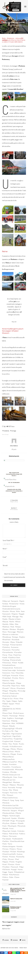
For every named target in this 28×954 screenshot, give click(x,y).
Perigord (21, 810)
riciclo (5, 826)
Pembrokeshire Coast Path (10, 805)
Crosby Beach (7, 678)
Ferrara (13, 688)
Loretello (5, 746)
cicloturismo (18, 668)
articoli (3, 434)
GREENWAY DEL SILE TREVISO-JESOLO (11, 709)
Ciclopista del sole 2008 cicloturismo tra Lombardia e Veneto (14, 491)
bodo (12, 627)
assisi (23, 611)
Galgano (15, 701)
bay (22, 616)
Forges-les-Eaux (8, 698)
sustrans (20, 854)
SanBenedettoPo (18, 839)
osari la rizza (14, 793)
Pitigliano (5, 816)
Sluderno (13, 849)
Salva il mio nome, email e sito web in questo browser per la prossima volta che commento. (14, 577)
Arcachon (6, 611)
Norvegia (7, 434)
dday (12, 680)
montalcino (13, 764)
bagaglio (22, 614)
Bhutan (18, 621)
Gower (18, 704)
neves (20, 777)
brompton (6, 642)
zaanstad (5, 880)
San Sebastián (7, 839)
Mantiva (13, 749)
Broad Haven (7, 639)
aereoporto (15, 601)
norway (5, 790)
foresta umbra (15, 693)
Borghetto (21, 629)
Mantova (20, 749)
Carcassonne (7, 650)
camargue (6, 645)
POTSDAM (6, 821)
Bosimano (20, 632)
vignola (11, 872)
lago (17, 731)
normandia (12, 787)
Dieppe (19, 683)
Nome (5, 549)
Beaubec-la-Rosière (15, 619)
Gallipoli (5, 704)
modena (5, 764)
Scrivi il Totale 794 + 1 (8, 540)
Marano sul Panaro (8, 751)
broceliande (16, 639)
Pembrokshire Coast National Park (13, 808)
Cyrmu (22, 678)
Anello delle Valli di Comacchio (11, 609)
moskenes (6, 431)
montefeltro (6, 767)
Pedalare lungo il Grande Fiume (15, 907)
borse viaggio (12, 632)
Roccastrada (21, 826)
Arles (18, 611)
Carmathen (18, 652)
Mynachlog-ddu (7, 777)
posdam (14, 818)
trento (18, 864)
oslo (21, 793)
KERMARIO (20, 723)
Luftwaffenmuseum (16, 746)
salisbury (22, 834)
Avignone (15, 614)
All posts (14, 449)
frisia (21, 698)
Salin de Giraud (14, 834)
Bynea (13, 642)
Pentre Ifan (6, 810)
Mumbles (14, 772)
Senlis (5, 844)
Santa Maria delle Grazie (17, 841)
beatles (5, 619)
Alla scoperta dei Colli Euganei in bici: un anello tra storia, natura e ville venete (17, 890)
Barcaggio (16, 616)
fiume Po (5, 693)
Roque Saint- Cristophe (9, 831)
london (16, 744)
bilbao (12, 624)
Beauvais (5, 621)
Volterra (5, 877)
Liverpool (17, 741)
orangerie (6, 793)
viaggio (5, 872)
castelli (5, 657)
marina (20, 754)
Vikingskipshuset (19, 872)
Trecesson (11, 864)
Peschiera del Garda (8, 813)
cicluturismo (6, 673)
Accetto (15, 10)
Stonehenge (21, 851)
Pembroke (6, 803)
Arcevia (13, 611)
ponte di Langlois (15, 816)
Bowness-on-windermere (10, 634)
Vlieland (5, 875)
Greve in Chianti (7, 713)
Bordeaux (13, 629)
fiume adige (22, 691)
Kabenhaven (6, 723)
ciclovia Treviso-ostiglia (9, 670)
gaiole (9, 701)
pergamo (14, 810)
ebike (23, 686)
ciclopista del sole (8, 668)
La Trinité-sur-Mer (8, 731)
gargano (12, 704)
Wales (11, 877)
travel (5, 864)
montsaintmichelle (8, 769)
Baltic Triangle (7, 616)
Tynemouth (15, 867)
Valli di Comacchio (16, 898)
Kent (13, 723)
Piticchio (18, 813)
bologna (18, 627)
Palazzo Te (6, 800)
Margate (13, 754)
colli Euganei (6, 675)
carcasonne (15, 647)
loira (11, 744)
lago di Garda (17, 736)
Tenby (5, 859)
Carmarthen (16, 650)
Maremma (6, 754)
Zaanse (17, 877)
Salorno (5, 836)
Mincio (20, 762)
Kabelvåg (14, 721)
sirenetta (19, 846)
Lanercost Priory (8, 739)
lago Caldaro (6, 734)
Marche (18, 751)
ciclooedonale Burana (9, 665)
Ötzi (4, 795)
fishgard (5, 691)
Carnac (5, 655)
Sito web (5, 565)
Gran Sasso (6, 706)
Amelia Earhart (14, 604)
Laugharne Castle (8, 741)
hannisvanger (14, 716)
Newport (5, 785)
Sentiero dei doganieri (9, 846)
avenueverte (6, 614)
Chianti (15, 663)
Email (5, 557)
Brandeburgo (7, 637)
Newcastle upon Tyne (9, 780)
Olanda (16, 790)
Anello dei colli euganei (9, 606)
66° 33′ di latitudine (14, 482)
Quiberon (14, 823)
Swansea (12, 857)
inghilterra (11, 718)
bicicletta (5, 624)
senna (10, 844)
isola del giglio (19, 718)
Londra (22, 744)
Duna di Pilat (6, 686)
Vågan (22, 867)
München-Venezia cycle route (11, 775)
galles (20, 701)
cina (13, 673)
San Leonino (13, 836)
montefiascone (16, 767)
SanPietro (6, 841)
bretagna (15, 637)
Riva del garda (12, 826)
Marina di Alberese (8, 757)
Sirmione (5, 849)
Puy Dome (6, 823)
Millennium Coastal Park (10, 762)
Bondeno (5, 629)
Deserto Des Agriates (9, 683)
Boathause (6, 627)
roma (11, 828)
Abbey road (6, 601)
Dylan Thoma (16, 686)
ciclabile (21, 663)
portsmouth (6, 818)
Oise (11, 790)
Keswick (5, 726)
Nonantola (21, 785)
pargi (12, 800)
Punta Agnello (21, 821)
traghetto (19, 862)
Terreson (11, 859)
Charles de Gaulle (16, 660)
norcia (5, 787)
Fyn (4, 701)
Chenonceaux (7, 663)
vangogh (14, 869)
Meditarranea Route (9, 759)
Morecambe (19, 769)
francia (16, 698)
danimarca (6, 680)
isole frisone (6, 721)
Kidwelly (12, 726)
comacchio (15, 675)
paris (22, 800)
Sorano (20, 849)
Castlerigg (6, 660)
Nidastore (13, 785)
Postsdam (21, 818)
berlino (12, 621)
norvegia (13, 431)
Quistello (21, 823)
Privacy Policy (23, 947)
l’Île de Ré (19, 728)
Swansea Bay (20, 857)
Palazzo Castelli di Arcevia (10, 798)
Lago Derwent (7, 736)
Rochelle (5, 828)
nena (15, 777)
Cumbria (15, 678)
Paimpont (10, 795)
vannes (21, 869)
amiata (22, 604)
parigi (17, 800)
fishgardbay (13, 691)
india (4, 718)
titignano (5, 862)
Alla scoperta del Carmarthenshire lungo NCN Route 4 (14, 474)
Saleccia (5, 834)
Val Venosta (6, 869)
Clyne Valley (20, 673)
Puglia (13, 821)
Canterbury (6, 647)
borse (5, 632)
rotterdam (21, 831)
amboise (5, 604)
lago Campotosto (17, 734)
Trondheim (6, 867)
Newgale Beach (7, 782)
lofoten (5, 744)
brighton (22, 637)
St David (13, 851)
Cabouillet (19, 642)
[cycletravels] (14, 441)
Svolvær (5, 857)
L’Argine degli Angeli (8, 728)
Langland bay (18, 739)
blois (17, 624)
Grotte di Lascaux (19, 713)
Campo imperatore (16, 645)
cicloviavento (21, 670)
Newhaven (17, 782)
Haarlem (5, 716)
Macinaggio (6, 749)
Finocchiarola (21, 688)
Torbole (12, 862)
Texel (17, 859)
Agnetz (22, 601)
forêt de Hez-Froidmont (10, 696)
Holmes (22, 716)
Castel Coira (17, 655)
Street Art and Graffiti (9, 854)
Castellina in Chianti (14, 657)
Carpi (10, 655)
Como (22, 675)
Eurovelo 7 (6, 688)
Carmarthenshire (8, 652)
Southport (6, 851)
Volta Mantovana (14, 875)
